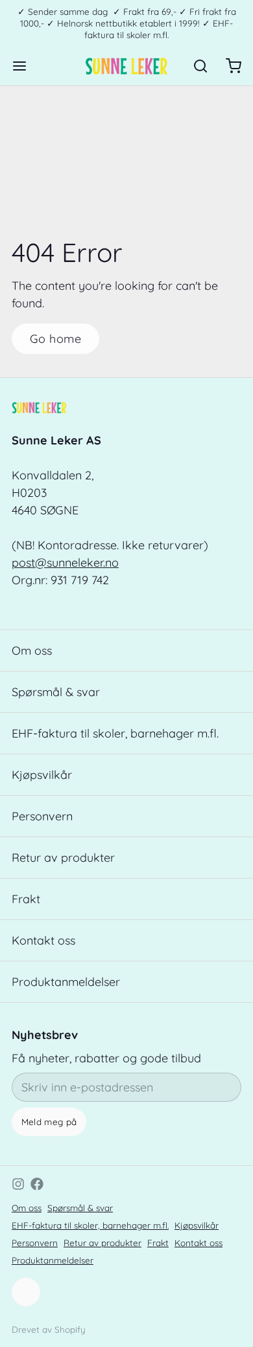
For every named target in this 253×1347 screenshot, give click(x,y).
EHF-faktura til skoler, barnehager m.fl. (115, 733)
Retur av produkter (63, 857)
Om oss (32, 650)
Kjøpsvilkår (42, 774)
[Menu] (25, 66)
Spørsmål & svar (56, 691)
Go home (55, 338)
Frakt (26, 899)
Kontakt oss (43, 940)
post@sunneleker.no (65, 562)
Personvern (42, 816)
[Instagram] (18, 1183)
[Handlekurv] (227, 66)
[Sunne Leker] (126, 66)
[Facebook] (36, 1183)
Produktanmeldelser (66, 981)
